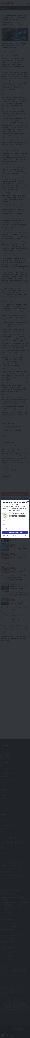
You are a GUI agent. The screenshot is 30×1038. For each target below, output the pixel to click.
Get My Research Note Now (15, 532)
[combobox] (3, 528)
